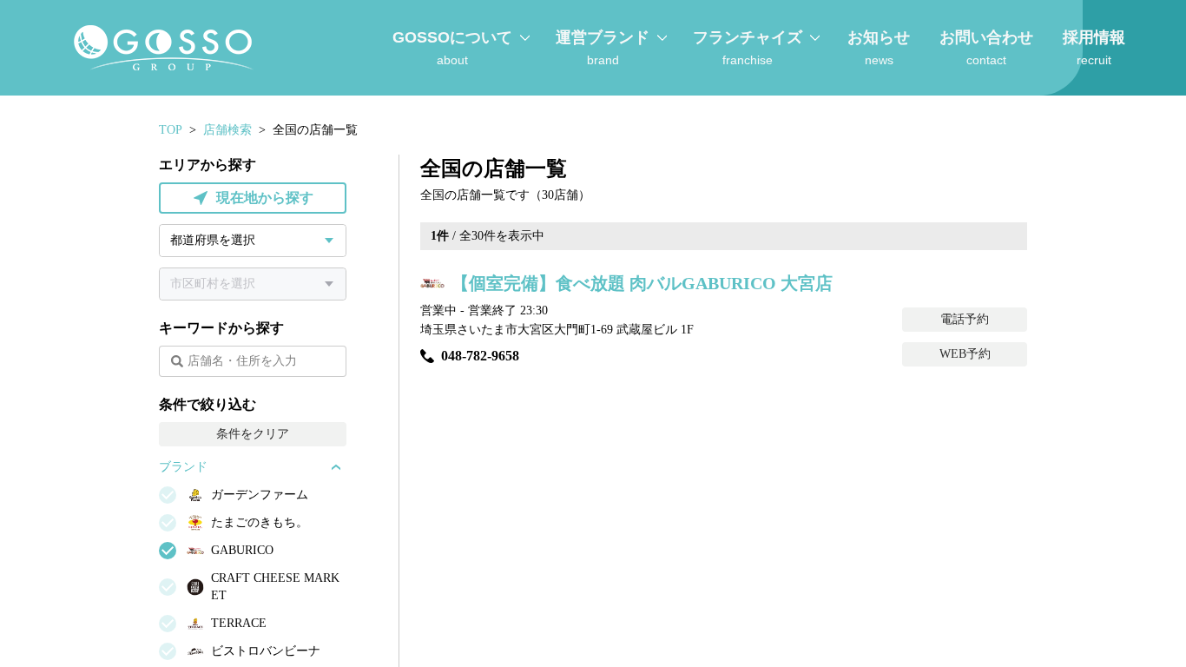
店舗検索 (227, 129)
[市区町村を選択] (252, 283)
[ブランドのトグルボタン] (336, 467)
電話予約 (964, 319)
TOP (170, 129)
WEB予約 (965, 353)
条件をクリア (252, 433)
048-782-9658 (480, 355)
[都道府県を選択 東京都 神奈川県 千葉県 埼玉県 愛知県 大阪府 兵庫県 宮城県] (252, 240)
